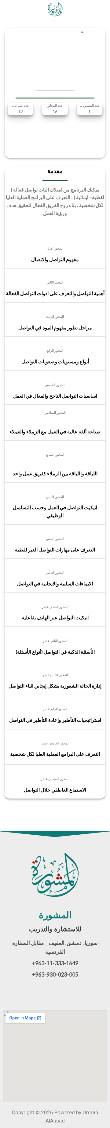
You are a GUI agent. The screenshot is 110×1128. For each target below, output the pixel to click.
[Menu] (101, 9)
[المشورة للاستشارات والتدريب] (55, 9)
